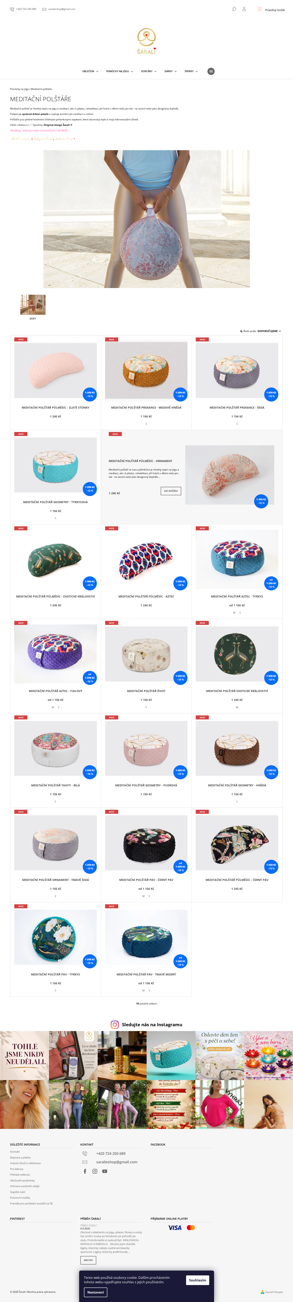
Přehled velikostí (20, 1174)
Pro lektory (16, 1169)
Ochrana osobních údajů (24, 1186)
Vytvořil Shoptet (274, 1292)
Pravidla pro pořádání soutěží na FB (31, 1203)
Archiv (88, 1260)
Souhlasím (197, 1280)
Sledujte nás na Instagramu (152, 1024)
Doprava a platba (20, 1157)
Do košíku (171, 491)
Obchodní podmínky (22, 1180)
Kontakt (15, 1151)
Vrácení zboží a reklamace (25, 1163)
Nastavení (95, 1292)
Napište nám (17, 1192)
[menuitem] (90, 71)
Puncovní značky (20, 1197)
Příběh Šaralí (88, 1225)
